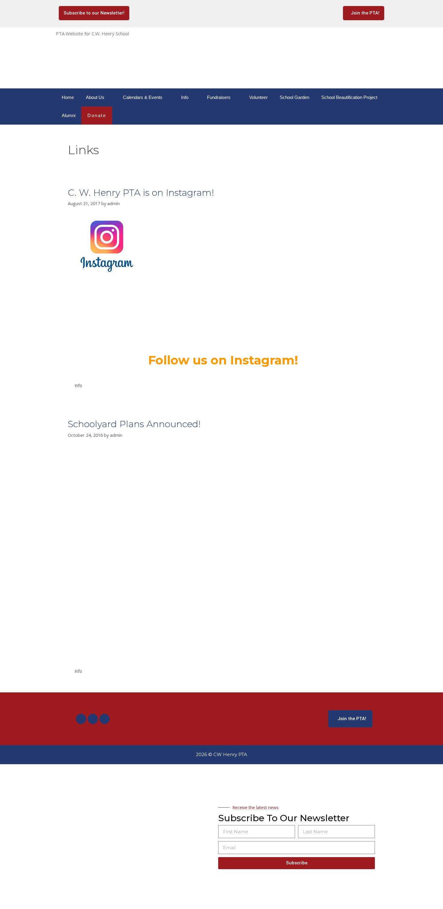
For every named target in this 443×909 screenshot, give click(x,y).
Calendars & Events (142, 97)
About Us (95, 97)
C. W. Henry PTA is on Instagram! (141, 192)
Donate (96, 115)
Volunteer (258, 97)
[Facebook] (81, 719)
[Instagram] (93, 719)
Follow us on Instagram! (223, 360)
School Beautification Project (349, 97)
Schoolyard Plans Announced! (134, 424)
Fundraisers (219, 97)
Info (184, 97)
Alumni (68, 115)
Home (68, 97)
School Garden (294, 97)
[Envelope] (104, 719)
